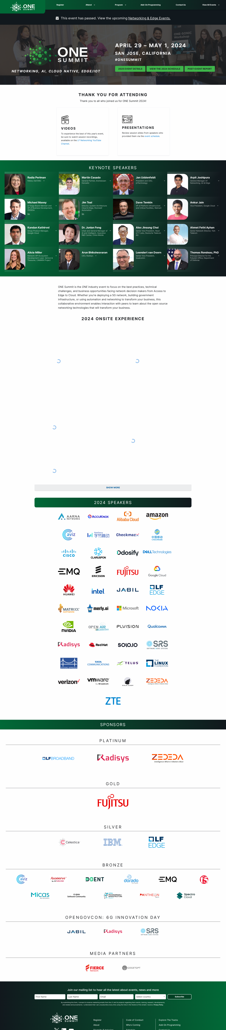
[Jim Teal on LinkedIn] (83, 214)
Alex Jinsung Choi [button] (147, 227)
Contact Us (181, 5)
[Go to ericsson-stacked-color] (98, 575)
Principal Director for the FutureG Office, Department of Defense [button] (202, 258)
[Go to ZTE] (113, 703)
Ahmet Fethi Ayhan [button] (202, 227)
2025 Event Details (130, 68)
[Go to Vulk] (127, 685)
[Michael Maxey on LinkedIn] (28, 214)
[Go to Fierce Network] (94, 971)
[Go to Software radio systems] (157, 648)
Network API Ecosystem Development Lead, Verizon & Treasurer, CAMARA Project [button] (40, 258)
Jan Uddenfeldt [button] (146, 177)
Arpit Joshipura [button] (200, 177)
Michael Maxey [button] (37, 202)
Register (60, 5)
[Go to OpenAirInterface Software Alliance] (98, 630)
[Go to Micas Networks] (40, 899)
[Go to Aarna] (69, 520)
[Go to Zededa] (157, 685)
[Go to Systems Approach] (69, 666)
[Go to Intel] (98, 593)
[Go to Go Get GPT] (131, 971)
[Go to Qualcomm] (157, 630)
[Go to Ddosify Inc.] (127, 556)
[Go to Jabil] (127, 593)
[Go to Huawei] (69, 593)
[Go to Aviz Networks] (69, 538)
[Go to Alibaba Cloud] (127, 520)
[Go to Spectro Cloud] (186, 899)
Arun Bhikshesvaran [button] (94, 252)
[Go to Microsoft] (127, 611)
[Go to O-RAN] (76, 899)
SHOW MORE (113, 487)
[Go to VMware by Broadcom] (98, 685)
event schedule (152, 136)
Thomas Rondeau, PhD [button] (204, 252)
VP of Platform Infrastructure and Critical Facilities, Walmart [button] (148, 207)
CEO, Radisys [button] (87, 256)
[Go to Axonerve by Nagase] (58, 882)
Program (119, 5)
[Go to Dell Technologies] (157, 556)
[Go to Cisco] (69, 556)
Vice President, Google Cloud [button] (202, 206)
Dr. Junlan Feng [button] (91, 227)
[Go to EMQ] (69, 575)
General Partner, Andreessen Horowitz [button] (94, 182)
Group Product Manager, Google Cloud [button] (38, 232)
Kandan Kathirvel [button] (38, 227)
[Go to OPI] (113, 899)
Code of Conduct (134, 1020)
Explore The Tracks (168, 1020)
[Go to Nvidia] (69, 630)
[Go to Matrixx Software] (69, 611)
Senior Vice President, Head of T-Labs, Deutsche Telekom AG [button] (148, 233)
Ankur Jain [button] (197, 202)
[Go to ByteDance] (98, 538)
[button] (15, 184)
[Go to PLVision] (127, 630)
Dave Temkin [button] (144, 202)
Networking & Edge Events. (149, 18)
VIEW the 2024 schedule (165, 68)
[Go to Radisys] (69, 648)
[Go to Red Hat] (98, 648)
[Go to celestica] (69, 845)
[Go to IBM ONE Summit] (113, 845)
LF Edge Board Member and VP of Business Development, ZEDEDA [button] (39, 208)
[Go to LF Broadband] (58, 762)
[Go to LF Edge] (157, 845)
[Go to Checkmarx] (127, 538)
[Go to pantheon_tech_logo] (149, 899)
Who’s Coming (133, 1025)
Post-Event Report (200, 68)
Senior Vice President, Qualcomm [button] (145, 257)
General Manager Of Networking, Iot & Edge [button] (200, 182)
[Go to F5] (204, 882)
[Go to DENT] (94, 882)
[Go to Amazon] (157, 520)
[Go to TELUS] (127, 666)
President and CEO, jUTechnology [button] (144, 182)
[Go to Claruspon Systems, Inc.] (98, 556)
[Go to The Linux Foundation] (157, 666)
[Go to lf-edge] (157, 593)
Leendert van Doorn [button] (148, 252)
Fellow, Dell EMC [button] (34, 181)
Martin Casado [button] (91, 177)
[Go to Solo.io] (127, 648)
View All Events (209, 5)
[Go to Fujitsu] (127, 575)
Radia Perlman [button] (36, 177)
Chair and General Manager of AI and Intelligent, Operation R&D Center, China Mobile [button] (94, 233)
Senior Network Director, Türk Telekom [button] (202, 232)
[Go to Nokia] (157, 611)
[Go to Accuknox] (98, 520)
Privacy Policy (158, 1005)
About (96, 1025)
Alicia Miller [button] (34, 252)
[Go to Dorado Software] (131, 882)
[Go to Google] (157, 575)
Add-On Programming (151, 5)
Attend (89, 5)
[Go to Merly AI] (98, 611)
